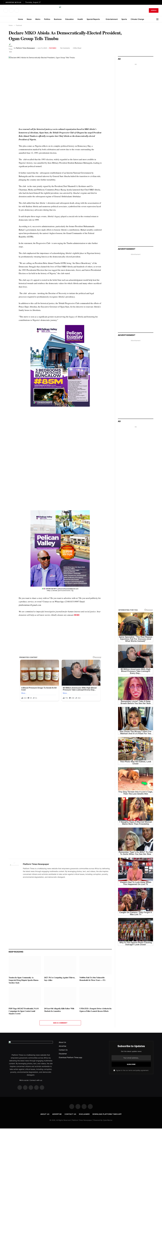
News (29, 19)
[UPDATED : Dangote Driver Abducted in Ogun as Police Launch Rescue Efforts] (95, 996)
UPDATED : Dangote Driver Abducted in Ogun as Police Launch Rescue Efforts (95, 1009)
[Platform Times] (81, 10)
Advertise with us (13, 2)
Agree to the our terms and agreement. (132, 1070)
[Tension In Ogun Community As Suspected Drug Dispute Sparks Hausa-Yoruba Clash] (25, 965)
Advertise (62, 1046)
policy (138, 1070)
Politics (47, 19)
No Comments (65, 48)
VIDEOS (153, 10)
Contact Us (63, 1050)
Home (20, 19)
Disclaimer (63, 1054)
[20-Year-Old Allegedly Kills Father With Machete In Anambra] (60, 996)
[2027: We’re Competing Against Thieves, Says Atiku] (60, 965)
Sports (124, 19)
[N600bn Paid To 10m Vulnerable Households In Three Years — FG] (95, 965)
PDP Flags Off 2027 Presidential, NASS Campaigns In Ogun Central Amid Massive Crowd (24, 1011)
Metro (37, 19)
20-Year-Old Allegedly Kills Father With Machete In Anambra (59, 1009)
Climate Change (137, 19)
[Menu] (157, 19)
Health (80, 19)
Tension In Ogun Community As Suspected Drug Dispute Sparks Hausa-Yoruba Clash (24, 980)
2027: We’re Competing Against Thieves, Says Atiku (59, 978)
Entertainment (112, 19)
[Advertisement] (60, 434)
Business (58, 19)
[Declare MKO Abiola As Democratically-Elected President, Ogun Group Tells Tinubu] (60, 90)
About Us (62, 1042)
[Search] (146, 10)
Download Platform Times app (70, 1057)
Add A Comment (60, 1023)
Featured (52, 48)
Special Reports (93, 19)
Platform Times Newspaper (25, 48)
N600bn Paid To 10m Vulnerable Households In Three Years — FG (92, 978)
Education (69, 19)
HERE (77, 614)
